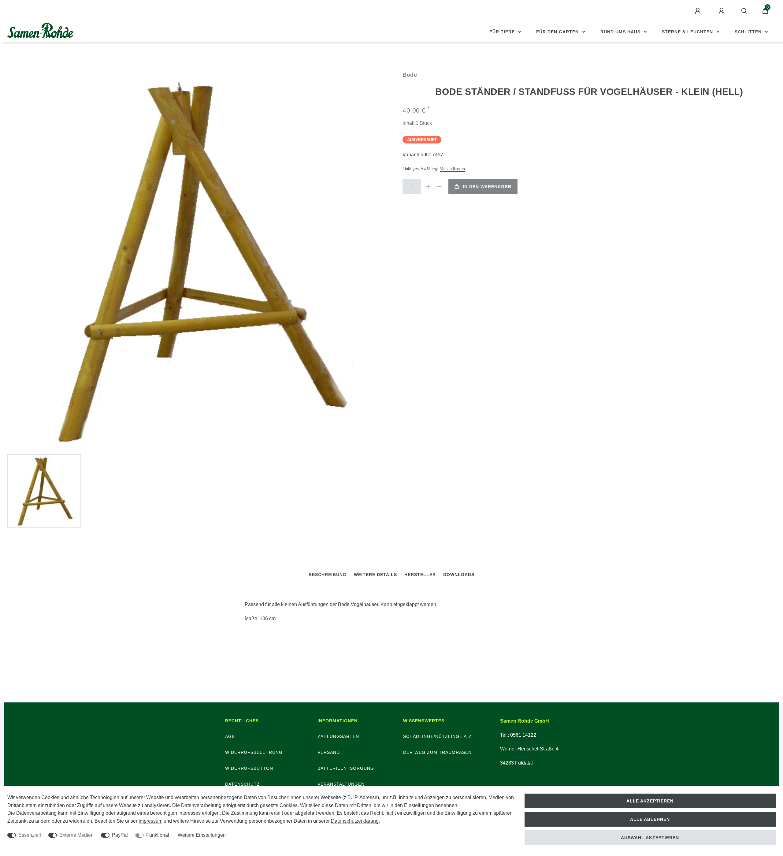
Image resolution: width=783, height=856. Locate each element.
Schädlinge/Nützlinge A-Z (437, 736)
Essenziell (29, 835)
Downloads (458, 574)
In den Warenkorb (487, 186)
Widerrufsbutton (249, 768)
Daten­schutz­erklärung (355, 821)
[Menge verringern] (439, 186)
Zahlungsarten (338, 736)
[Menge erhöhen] (428, 186)
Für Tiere (502, 31)
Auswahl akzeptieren (650, 837)
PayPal (120, 835)
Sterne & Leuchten (688, 31)
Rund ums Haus (621, 31)
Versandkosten (452, 169)
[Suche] (744, 11)
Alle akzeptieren (650, 800)
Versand (328, 752)
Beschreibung (328, 574)
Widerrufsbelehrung (254, 752)
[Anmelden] (698, 11)
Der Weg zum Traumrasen (437, 752)
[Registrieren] (722, 11)
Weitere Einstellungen (202, 835)
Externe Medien (76, 835)
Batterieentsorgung (345, 768)
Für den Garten (558, 31)
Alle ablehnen (650, 819)
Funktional (157, 835)
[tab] (327, 575)
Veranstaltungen (341, 784)
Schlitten (749, 31)
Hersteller (420, 574)
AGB (230, 736)
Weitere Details (375, 574)
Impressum (150, 821)
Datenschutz (242, 784)
